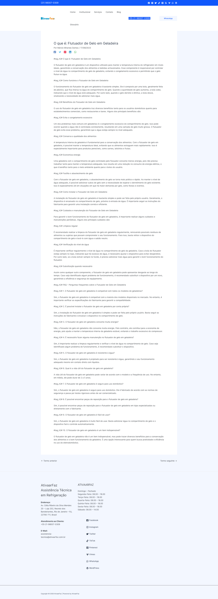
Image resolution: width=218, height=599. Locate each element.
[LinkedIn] (70, 52)
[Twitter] (156, 3)
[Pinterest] (162, 3)
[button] (168, 18)
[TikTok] (159, 3)
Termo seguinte (168, 461)
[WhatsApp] (173, 3)
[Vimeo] (169, 3)
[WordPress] (176, 3)
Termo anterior (49, 461)
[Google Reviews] (166, 3)
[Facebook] (149, 3)
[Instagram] (152, 3)
